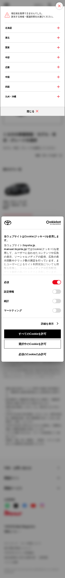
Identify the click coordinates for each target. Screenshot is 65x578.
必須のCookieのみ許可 (32, 354)
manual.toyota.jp (15, 249)
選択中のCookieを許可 (32, 343)
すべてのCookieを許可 (32, 333)
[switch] (56, 291)
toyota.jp (29, 245)
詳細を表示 (47, 323)
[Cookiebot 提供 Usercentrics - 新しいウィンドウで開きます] (45, 223)
